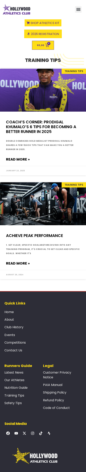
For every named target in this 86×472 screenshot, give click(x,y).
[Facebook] (8, 433)
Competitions (15, 342)
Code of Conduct (56, 408)
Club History (13, 327)
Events (9, 335)
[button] (78, 9)
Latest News (13, 372)
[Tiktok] (40, 433)
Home (9, 312)
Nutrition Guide (16, 387)
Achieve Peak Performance (34, 235)
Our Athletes (14, 380)
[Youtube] (16, 433)
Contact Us (13, 350)
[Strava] (49, 433)
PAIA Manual (52, 385)
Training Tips (14, 395)
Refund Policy (53, 400)
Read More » (18, 159)
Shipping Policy (54, 392)
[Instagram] (32, 433)
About (9, 319)
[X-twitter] (24, 433)
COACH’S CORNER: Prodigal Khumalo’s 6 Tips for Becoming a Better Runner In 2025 (41, 126)
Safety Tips (13, 403)
